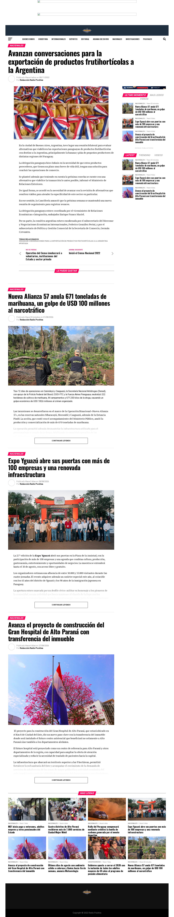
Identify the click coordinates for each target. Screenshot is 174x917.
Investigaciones (132, 39)
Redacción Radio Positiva (31, 80)
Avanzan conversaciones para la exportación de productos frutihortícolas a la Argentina (64, 241)
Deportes (73, 39)
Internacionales (59, 39)
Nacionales (117, 39)
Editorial (85, 39)
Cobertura (43, 39)
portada (24, 243)
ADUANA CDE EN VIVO (101, 39)
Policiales (147, 39)
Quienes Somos (28, 39)
